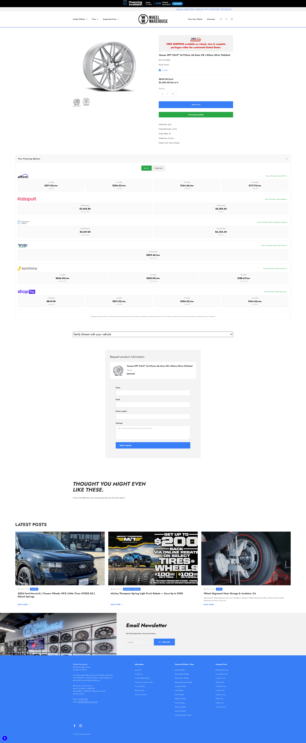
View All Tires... (221, 707)
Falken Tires (220, 682)
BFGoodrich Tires (222, 670)
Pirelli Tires (220, 703)
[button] (5, 738)
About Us (138, 670)
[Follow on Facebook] (74, 725)
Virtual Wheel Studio (142, 678)
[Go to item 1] (77, 102)
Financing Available (196, 114)
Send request (125, 445)
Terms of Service (141, 694)
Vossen (166, 64)
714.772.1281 (214, 9)
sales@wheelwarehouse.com (88, 702)
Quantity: (162, 88)
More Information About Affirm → (277, 176)
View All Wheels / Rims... (184, 715)
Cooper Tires (220, 678)
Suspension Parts (109, 19)
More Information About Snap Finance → (274, 245)
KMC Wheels (179, 694)
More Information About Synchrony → (275, 268)
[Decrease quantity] (162, 94)
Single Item (158, 168)
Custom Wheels (79, 19)
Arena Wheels (180, 670)
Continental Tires (221, 674)
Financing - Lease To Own (185, 9)
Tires (94, 19)
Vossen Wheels (180, 711)
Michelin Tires (221, 694)
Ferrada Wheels (180, 686)
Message (119, 423)
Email (118, 399)
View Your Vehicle (195, 19)
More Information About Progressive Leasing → (272, 222)
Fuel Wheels (179, 690)
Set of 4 (146, 168)
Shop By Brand (226, 9)
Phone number (121, 411)
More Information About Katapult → (276, 199)
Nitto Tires (219, 698)
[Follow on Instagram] (80, 725)
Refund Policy (140, 690)
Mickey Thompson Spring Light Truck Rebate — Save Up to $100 (147, 593)
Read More (24, 604)
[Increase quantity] (172, 94)
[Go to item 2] (86, 102)
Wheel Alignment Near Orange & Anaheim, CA (230, 593)
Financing (211, 19)
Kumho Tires (220, 690)
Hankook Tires (221, 686)
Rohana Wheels (180, 707)
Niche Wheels (180, 703)
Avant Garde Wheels (182, 674)
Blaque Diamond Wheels (183, 682)
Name (118, 387)
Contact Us (199, 9)
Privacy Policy (140, 686)
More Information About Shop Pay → (276, 292)
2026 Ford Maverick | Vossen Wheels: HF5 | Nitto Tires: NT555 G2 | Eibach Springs (56, 595)
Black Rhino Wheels (182, 678)
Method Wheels (180, 698)
